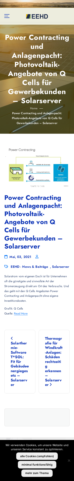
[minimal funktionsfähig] (69, 460)
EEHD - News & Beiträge (29, 266)
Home (34, 108)
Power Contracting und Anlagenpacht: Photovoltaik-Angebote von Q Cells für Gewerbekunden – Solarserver (37, 118)
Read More (21, 313)
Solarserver (60, 266)
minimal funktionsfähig (37, 464)
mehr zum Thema (37, 473)
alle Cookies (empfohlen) (37, 456)
